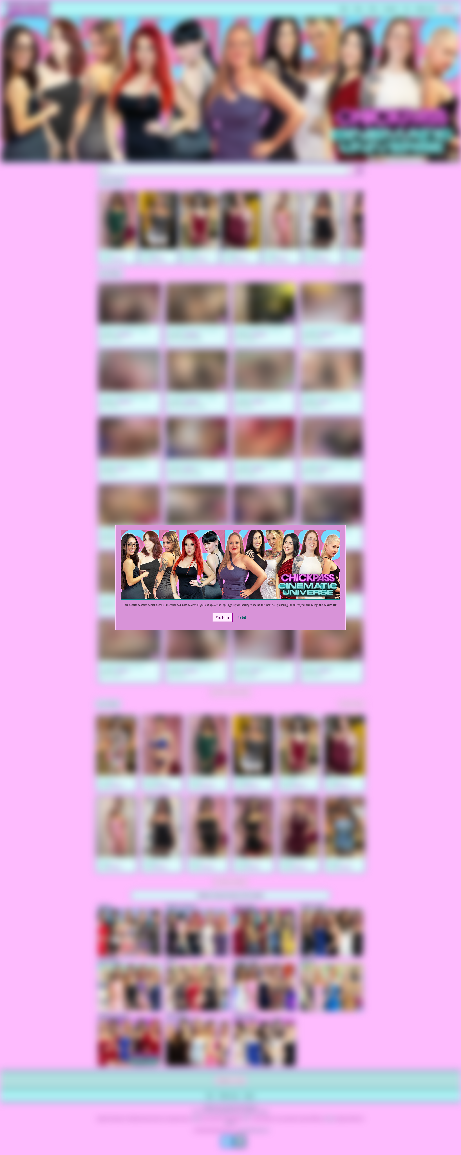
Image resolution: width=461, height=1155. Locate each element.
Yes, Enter (222, 617)
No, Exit (242, 617)
